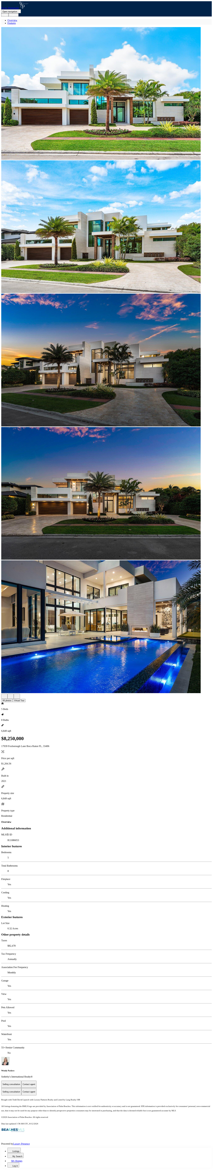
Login (4, 15)
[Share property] (17, 696)
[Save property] (10, 696)
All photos (7, 700)
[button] (106, 93)
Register (13, 15)
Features (11, 23)
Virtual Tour (19, 700)
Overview (12, 20)
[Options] (4, 696)
